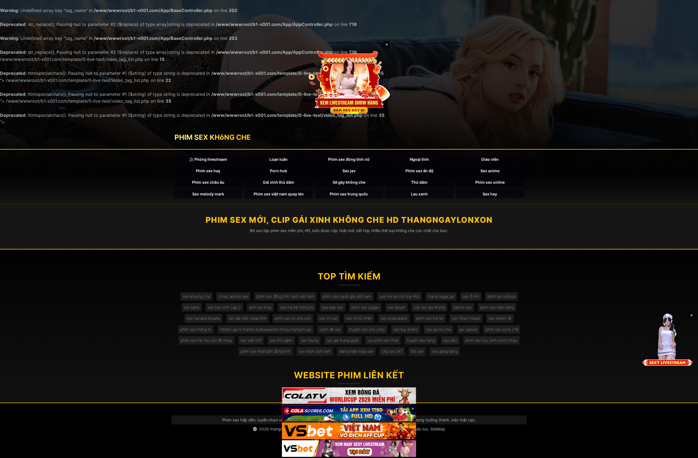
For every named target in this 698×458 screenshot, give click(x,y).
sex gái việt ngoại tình (247, 318)
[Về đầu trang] (686, 451)
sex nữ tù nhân (359, 318)
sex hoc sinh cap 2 (224, 307)
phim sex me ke (429, 318)
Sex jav (349, 170)
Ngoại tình (419, 159)
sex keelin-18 (500, 318)
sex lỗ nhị (471, 296)
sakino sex (462, 307)
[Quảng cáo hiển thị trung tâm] (349, 82)
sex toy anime (405, 329)
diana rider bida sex (356, 351)
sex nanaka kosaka (203, 318)
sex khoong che (196, 296)
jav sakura (468, 329)
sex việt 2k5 (250, 340)
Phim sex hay (208, 170)
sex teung (309, 340)
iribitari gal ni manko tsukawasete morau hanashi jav (265, 329)
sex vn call (328, 318)
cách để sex (330, 329)
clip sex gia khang (429, 307)
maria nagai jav (441, 296)
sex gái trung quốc (343, 340)
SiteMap (437, 429)
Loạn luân (278, 159)
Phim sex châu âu (208, 182)
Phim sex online (490, 182)
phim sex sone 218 (502, 329)
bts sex (417, 351)
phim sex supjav (365, 307)
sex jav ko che (438, 329)
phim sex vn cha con (293, 318)
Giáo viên (490, 159)
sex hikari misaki (466, 318)
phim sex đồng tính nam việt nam (285, 296)
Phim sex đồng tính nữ (349, 159)
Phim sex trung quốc (349, 194)
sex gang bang (445, 351)
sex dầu (450, 340)
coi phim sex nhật (383, 340)
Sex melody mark (208, 194)
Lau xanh (419, 194)
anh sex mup (260, 307)
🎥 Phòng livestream (208, 159)
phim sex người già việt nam (347, 296)
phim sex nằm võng (497, 307)
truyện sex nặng (421, 340)
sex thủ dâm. (281, 340)
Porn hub (278, 170)
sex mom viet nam (315, 351)
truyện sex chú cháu (367, 329)
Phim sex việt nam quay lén (279, 194)
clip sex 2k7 (392, 351)
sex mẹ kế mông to (296, 307)
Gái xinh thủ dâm (278, 182)
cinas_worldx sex (233, 296)
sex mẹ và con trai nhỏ (399, 296)
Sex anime (490, 170)
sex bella (191, 307)
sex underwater (394, 318)
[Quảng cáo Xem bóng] (349, 395)
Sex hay (490, 194)
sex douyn (396, 307)
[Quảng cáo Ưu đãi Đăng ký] (349, 413)
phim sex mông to (195, 329)
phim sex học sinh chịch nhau (491, 340)
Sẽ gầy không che (349, 182)
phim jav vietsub (502, 296)
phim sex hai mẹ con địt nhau (206, 340)
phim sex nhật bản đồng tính (265, 351)
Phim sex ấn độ (419, 170)
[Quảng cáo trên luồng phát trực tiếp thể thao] (349, 448)
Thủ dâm (419, 182)
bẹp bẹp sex (332, 307)
